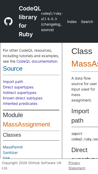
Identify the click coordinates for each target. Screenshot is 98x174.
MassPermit (13, 147)
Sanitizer (10, 152)
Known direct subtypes (22, 98)
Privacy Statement (76, 165)
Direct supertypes (18, 87)
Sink (6, 158)
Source (12, 68)
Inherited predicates (20, 103)
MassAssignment (26, 124)
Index (72, 21)
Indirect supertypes (19, 92)
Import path (13, 81)
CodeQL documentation (36, 61)
